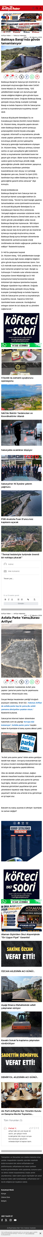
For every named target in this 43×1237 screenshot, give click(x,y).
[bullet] (21, 599)
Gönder (21, 603)
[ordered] (18, 599)
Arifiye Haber (6, 35)
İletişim (3, 1201)
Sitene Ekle (5, 1197)
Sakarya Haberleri (19, 35)
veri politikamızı (29, 1233)
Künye (3, 1194)
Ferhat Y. (12, 1128)
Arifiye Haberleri (19, 613)
